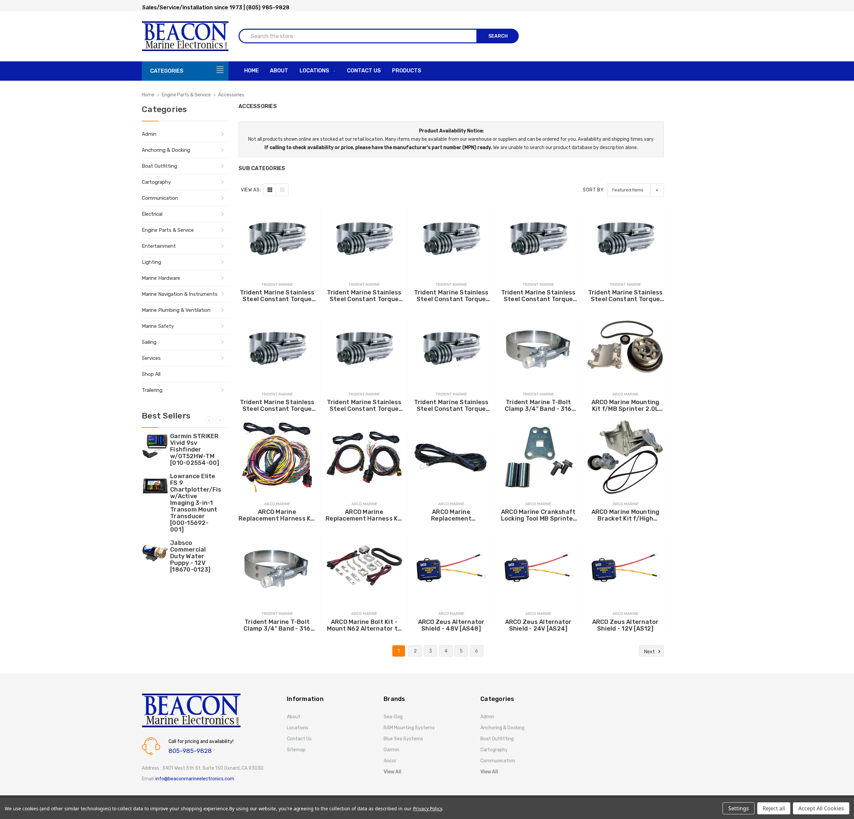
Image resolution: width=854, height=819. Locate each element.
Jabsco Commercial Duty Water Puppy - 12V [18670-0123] (190, 556)
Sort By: (593, 190)
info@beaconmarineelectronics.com (194, 779)
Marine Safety (158, 326)
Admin (149, 134)
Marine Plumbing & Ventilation (176, 310)
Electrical (152, 214)
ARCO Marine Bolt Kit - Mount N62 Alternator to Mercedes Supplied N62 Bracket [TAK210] (364, 625)
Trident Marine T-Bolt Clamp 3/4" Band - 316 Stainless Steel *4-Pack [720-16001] (538, 405)
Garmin (391, 750)
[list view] (282, 189)
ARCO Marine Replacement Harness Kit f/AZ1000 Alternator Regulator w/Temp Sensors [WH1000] (364, 515)
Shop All (151, 374)
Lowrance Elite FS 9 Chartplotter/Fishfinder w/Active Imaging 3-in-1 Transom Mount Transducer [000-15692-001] (196, 503)
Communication (160, 198)
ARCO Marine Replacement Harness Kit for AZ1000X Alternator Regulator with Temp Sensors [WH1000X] (277, 515)
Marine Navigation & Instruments (180, 294)
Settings (738, 808)
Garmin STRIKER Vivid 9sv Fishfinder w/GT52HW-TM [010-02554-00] (195, 449)
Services (151, 358)
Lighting (151, 262)
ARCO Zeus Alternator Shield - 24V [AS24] (538, 625)
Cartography (156, 182)
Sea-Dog (393, 717)
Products (406, 70)
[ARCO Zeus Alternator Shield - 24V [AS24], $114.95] (538, 567)
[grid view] (270, 189)
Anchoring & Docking (166, 150)
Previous (209, 420)
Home (251, 70)
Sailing (149, 342)
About (279, 70)
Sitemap (296, 750)
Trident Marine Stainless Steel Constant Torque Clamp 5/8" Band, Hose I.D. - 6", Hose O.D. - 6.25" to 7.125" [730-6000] (364, 295)
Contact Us (364, 70)
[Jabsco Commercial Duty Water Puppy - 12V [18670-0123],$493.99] (155, 553)
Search (498, 36)
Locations (314, 70)
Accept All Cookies (821, 808)
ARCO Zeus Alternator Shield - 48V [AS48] (451, 625)
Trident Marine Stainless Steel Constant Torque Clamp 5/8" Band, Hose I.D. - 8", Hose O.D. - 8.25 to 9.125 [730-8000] (277, 295)
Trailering (152, 390)
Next (220, 420)
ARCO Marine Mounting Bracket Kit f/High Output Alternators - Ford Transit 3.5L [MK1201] (625, 515)
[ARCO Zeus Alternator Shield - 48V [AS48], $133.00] (451, 567)
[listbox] (635, 189)
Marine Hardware (161, 278)
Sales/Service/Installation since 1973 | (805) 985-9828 (216, 7)
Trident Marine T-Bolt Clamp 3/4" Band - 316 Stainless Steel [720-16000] (277, 625)
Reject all (774, 808)
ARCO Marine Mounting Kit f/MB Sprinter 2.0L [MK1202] (625, 405)
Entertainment (159, 246)
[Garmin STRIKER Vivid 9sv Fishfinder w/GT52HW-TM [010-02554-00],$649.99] (155, 446)
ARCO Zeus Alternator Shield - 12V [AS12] (625, 625)
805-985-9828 (190, 751)
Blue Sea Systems (403, 739)
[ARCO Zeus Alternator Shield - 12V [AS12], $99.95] (625, 567)
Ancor (390, 761)
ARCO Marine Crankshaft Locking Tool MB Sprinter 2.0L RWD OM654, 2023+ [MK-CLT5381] (538, 515)
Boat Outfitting (159, 166)
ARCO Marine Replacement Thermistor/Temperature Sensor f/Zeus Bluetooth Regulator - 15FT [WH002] (451, 515)
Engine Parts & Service (168, 230)
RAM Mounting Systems (409, 728)
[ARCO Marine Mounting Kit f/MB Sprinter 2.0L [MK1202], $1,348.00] (625, 347)
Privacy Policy (427, 808)
